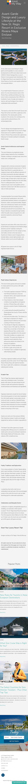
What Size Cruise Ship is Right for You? (13, 644)
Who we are (4, 763)
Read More (2, 612)
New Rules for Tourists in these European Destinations (13, 596)
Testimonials (4, 770)
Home (3, 46)
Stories (7, 46)
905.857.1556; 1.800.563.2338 (10, 759)
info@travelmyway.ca (7, 761)
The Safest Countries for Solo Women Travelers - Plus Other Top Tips (13, 690)
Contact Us (4, 765)
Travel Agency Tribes (21, 780)
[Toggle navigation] (25, 2)
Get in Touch (14, 741)
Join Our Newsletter (19, 782)
